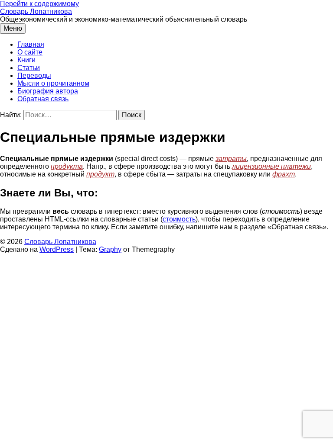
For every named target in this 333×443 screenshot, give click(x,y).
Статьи (28, 67)
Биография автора (47, 91)
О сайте (29, 52)
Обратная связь (43, 99)
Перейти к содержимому (39, 3)
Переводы (34, 75)
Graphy (110, 249)
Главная (30, 44)
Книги (26, 60)
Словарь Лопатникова (36, 11)
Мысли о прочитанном (53, 83)
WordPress (56, 249)
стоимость (179, 219)
